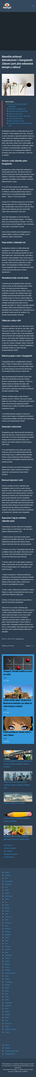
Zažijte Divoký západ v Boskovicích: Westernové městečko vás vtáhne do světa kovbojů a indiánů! (17, 703)
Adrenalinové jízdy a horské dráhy (18, 111)
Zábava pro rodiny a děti (15, 114)
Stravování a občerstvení (15, 118)
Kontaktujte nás (20, 639)
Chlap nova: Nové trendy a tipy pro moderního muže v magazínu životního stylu (17, 785)
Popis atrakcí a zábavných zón (17, 109)
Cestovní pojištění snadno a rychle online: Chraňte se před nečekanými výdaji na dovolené (18, 764)
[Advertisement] (18, 31)
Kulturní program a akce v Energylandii (19, 116)
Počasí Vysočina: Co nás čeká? (14, 803)
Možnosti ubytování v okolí (16, 121)
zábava (32, 646)
